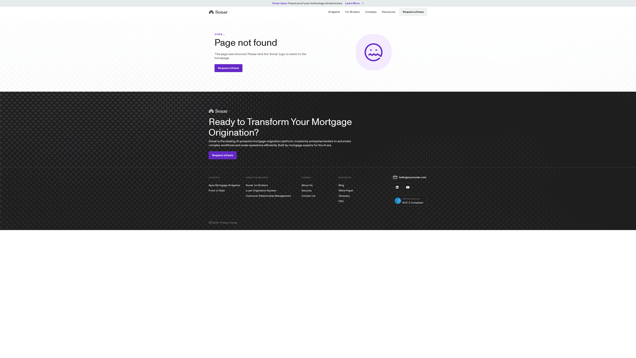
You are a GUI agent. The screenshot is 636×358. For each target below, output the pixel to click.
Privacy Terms (228, 223)
